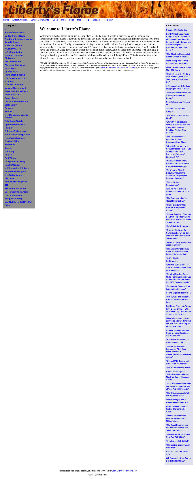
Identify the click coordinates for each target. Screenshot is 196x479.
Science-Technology (15, 131)
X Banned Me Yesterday (176, 30)
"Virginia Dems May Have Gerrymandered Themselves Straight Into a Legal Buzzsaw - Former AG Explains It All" (178, 151)
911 (6, 185)
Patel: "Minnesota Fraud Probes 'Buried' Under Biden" (176, 409)
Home (6, 20)
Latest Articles (19, 20)
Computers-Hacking (15, 161)
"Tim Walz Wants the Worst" (178, 368)
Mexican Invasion (14, 84)
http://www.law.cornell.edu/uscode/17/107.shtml (117, 68)
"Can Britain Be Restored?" (178, 226)
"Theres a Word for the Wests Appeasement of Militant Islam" (176, 418)
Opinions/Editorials (15, 124)
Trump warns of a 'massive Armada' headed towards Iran (178, 299)
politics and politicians (17, 168)
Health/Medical (12, 165)
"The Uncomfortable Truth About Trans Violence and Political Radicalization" (177, 251)
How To (8, 111)
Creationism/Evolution (16, 101)
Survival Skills (12, 141)
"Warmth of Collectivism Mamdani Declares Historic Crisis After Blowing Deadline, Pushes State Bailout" (178, 127)
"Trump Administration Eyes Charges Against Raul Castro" (178, 95)
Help (87, 20)
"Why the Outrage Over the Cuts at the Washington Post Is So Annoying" (178, 267)
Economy (9, 151)
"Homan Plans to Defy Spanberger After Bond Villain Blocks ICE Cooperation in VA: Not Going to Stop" (178, 351)
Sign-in (96, 20)
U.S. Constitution (14, 52)
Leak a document (14, 195)
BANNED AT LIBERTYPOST (18, 202)
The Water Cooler (14, 175)
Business (9, 108)
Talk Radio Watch (14, 121)
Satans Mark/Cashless (16, 91)
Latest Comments (40, 20)
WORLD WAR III (13, 49)
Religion (9, 128)
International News (14, 32)
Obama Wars (11, 72)
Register (108, 20)
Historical (10, 178)
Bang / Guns (11, 98)
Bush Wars (10, 68)
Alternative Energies (15, 171)
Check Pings (59, 20)
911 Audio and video (15, 188)
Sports (8, 148)
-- (5, 29)
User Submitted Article (16, 192)
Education (10, 145)
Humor (8, 155)
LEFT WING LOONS (15, 75)
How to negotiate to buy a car (178, 293)
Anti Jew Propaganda (16, 182)
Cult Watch (10, 158)
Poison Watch (12, 95)
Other (7, 205)
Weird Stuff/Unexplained (17, 134)
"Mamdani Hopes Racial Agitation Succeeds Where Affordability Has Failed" (177, 163)
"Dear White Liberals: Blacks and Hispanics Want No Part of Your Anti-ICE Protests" (178, 386)
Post (71, 20)
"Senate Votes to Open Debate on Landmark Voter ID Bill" (177, 191)
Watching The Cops (15, 65)
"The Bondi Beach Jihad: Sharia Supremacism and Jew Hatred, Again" (177, 427)
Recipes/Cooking (14, 198)
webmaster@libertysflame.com (124, 471)
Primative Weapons (15, 138)
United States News (15, 36)
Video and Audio (13, 45)
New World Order (13, 62)
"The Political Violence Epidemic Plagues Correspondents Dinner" (177, 139)
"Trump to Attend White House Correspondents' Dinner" (176, 207)
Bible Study (11, 105)
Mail (79, 20)
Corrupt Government (15, 88)
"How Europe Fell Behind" (177, 441)
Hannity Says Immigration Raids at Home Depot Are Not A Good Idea (177, 333)
